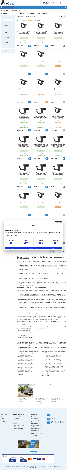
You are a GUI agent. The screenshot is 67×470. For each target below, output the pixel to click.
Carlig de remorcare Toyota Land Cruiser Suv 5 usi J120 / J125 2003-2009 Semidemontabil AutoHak (41, 145)
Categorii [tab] (5, 51)
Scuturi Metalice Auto (36, 425)
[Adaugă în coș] (29, 46)
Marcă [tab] (4, 17)
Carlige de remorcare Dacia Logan (53, 355)
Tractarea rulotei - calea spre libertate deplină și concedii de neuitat (25, 399)
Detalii (12, 460)
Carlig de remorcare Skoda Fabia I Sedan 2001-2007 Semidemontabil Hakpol (24, 32)
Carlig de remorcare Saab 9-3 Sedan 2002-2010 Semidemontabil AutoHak (24, 173)
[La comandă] (64, 74)
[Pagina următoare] (65, 251)
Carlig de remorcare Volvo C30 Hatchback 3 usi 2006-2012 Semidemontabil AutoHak (24, 145)
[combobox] (25, 3)
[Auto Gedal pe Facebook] (28, 444)
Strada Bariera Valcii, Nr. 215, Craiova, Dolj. (58, 423)
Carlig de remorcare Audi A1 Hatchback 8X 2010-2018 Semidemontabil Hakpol (58, 117)
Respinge (14, 248)
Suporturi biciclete (36, 428)
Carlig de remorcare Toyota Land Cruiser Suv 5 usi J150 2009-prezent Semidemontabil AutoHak (58, 146)
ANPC (2, 421)
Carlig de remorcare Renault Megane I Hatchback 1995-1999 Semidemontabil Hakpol (58, 61)
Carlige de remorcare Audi (25, 355)
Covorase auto (35, 418)
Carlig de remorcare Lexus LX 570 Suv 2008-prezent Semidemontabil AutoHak (24, 202)
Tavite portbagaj (35, 420)
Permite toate (53, 248)
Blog (65, 7)
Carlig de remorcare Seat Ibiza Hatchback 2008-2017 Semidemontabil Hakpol (41, 61)
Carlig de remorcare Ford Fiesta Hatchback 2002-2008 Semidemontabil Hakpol (23, 89)
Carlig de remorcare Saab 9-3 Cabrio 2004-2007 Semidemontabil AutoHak (41, 173)
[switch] (26, 243)
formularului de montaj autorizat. (39, 328)
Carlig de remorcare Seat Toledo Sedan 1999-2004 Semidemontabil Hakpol (41, 202)
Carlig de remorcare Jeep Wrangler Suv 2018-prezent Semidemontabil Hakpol (58, 202)
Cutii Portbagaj (35, 426)
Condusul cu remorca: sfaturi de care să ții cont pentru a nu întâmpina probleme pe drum (57, 399)
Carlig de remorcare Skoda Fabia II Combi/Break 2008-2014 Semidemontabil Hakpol (58, 32)
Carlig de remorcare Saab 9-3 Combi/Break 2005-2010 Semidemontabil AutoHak (58, 173)
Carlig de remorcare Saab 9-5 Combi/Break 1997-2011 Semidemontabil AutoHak (24, 117)
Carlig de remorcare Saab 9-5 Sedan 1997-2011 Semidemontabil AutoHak (41, 117)
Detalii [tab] (33, 225)
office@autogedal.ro (55, 418)
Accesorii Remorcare (36, 432)
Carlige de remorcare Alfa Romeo (27, 353)
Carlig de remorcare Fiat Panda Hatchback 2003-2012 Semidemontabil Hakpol (41, 89)
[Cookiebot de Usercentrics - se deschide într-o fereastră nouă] (56, 222)
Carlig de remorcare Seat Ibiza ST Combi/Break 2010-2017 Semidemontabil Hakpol (24, 61)
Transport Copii (35, 435)
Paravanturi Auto (35, 423)
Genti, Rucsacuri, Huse (37, 433)
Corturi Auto (34, 437)
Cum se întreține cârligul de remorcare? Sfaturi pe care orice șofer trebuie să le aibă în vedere (41, 399)
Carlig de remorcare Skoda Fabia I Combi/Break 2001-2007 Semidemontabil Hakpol (41, 32)
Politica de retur (17, 426)
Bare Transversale (35, 421)
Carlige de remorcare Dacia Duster (53, 356)
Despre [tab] (53, 225)
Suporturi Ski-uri (35, 430)
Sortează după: (20, 16)
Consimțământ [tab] (13, 225)
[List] (64, 16)
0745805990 (46, 3)
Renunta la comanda (18, 428)
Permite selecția (33, 248)
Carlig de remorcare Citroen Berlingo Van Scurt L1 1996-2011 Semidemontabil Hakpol (58, 89)
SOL (6, 421)
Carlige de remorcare (36, 416)
